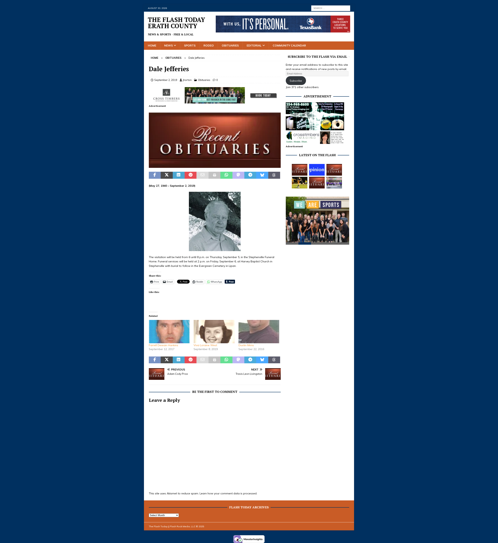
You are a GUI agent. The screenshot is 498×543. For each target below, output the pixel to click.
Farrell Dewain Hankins (163, 345)
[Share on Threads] (274, 175)
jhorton (187, 79)
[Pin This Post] (190, 175)
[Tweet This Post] (167, 175)
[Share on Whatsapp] (226, 175)
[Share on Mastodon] (238, 175)
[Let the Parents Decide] (317, 170)
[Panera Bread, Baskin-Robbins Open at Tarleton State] (334, 182)
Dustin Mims (246, 345)
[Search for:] (330, 8)
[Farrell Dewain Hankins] (169, 331)
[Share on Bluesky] (262, 175)
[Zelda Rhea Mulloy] (334, 170)
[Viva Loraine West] (214, 331)
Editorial (254, 45)
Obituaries (230, 45)
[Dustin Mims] (258, 331)
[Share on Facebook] (155, 175)
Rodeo (208, 45)
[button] (215, 140)
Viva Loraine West (205, 345)
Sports (190, 45)
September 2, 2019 (165, 79)
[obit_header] (215, 165)
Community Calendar (289, 45)
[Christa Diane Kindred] (299, 170)
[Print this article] (214, 175)
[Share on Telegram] (250, 175)
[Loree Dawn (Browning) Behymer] (317, 182)
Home (152, 45)
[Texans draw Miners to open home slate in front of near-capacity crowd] (299, 182)
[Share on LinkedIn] (179, 175)
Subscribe (296, 80)
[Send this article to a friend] (202, 175)
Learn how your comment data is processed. (228, 493)
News (168, 45)
